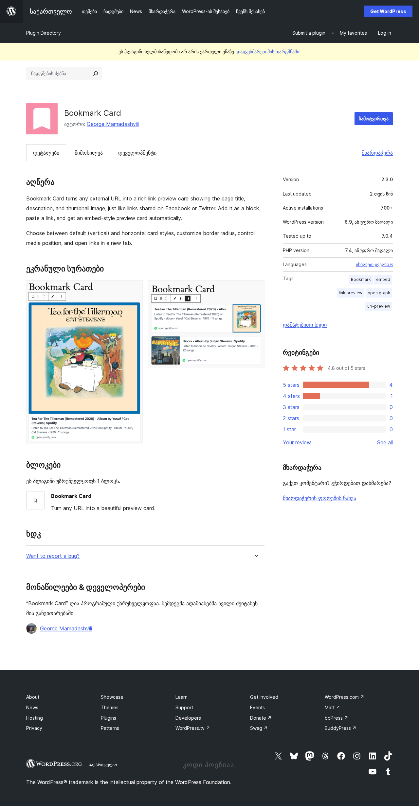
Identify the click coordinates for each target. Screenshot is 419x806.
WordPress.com (344, 697)
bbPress (336, 718)
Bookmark (361, 279)
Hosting (34, 718)
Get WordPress (388, 11)
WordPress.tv (192, 728)
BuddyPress (340, 728)
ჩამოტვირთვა (374, 118)
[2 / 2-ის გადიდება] (255, 289)
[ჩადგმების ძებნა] (95, 73)
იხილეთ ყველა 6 (374, 264)
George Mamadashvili (113, 124)
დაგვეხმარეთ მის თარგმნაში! (269, 51)
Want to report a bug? (53, 556)
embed (383, 279)
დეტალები (46, 152)
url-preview (378, 306)
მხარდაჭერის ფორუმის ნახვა (319, 498)
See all (385, 442)
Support (184, 707)
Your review (297, 442)
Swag (259, 728)
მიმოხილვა (89, 152)
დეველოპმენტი (137, 152)
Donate (261, 718)
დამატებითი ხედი (305, 324)
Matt (332, 707)
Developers (188, 718)
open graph (379, 292)
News (32, 707)
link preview (350, 292)
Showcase (112, 697)
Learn (181, 697)
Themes (109, 707)
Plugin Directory (43, 33)
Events (257, 707)
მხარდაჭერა (377, 152)
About (32, 697)
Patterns (110, 728)
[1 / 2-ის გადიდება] (134, 289)
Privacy (34, 728)
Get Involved (264, 697)
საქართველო (103, 764)
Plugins (108, 718)
